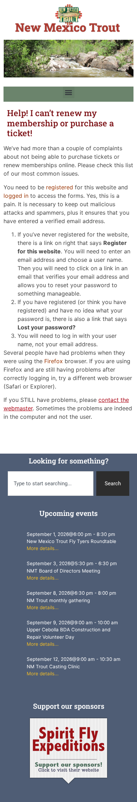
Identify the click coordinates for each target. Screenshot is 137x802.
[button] (68, 92)
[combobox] (51, 483)
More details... (43, 548)
